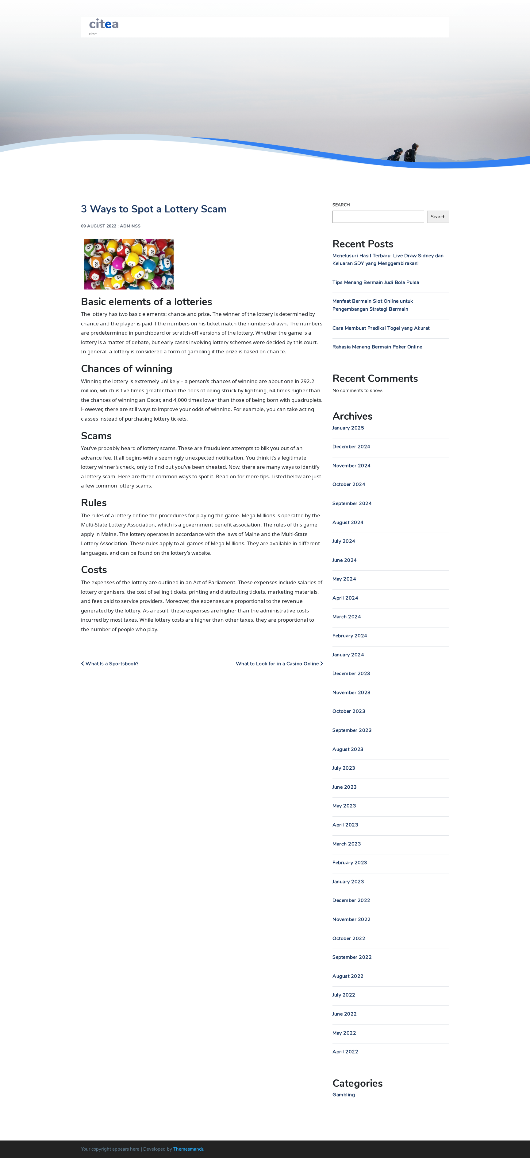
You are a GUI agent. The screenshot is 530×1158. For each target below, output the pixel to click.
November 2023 (351, 692)
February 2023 (349, 862)
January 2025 (348, 428)
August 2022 (348, 976)
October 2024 (348, 484)
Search (341, 205)
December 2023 (351, 673)
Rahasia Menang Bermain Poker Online (377, 347)
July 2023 (343, 768)
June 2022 (344, 1014)
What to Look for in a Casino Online (278, 663)
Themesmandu (189, 1149)
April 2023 (345, 825)
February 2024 (349, 635)
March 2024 (346, 616)
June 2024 (344, 560)
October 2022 (348, 938)
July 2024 (343, 541)
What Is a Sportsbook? (111, 663)
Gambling (343, 1094)
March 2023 (346, 844)
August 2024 (348, 522)
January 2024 (348, 654)
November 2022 (351, 919)
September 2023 (352, 730)
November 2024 (351, 465)
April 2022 (345, 1051)
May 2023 (344, 805)
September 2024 (352, 503)
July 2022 (343, 995)
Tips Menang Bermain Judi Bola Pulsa (375, 282)
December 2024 (351, 446)
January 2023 (348, 881)
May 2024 (344, 579)
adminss (130, 226)
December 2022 (351, 900)
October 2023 (348, 711)
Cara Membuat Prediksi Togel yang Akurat (381, 328)
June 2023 (344, 787)
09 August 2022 (98, 226)
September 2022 (352, 957)
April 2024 (345, 598)
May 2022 (344, 1033)
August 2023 (348, 749)
